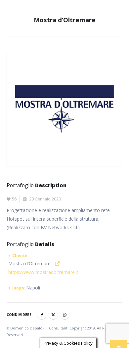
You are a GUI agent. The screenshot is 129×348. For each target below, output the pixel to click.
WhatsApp (64, 314)
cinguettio (53, 314)
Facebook (41, 314)
